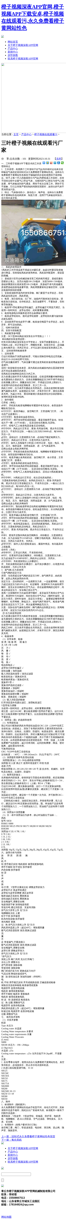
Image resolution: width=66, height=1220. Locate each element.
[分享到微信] (62, 163)
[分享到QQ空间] (47, 163)
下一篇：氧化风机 (11, 1139)
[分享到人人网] (58, 163)
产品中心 (13, 48)
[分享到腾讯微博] (55, 163)
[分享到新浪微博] (51, 163)
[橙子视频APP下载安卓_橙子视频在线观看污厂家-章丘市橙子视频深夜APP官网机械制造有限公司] (2, 36)
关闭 (58, 158)
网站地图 (6, 1217)
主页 (16, 134)
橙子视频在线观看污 (45, 134)
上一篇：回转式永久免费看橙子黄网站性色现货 (28, 1136)
